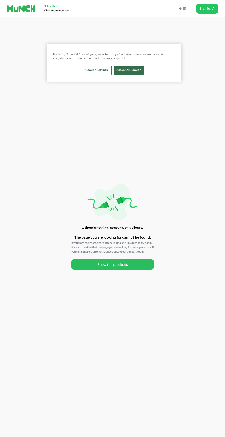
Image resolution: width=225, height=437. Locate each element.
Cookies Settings (96, 69)
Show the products (112, 264)
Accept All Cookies (128, 69)
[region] (114, 63)
